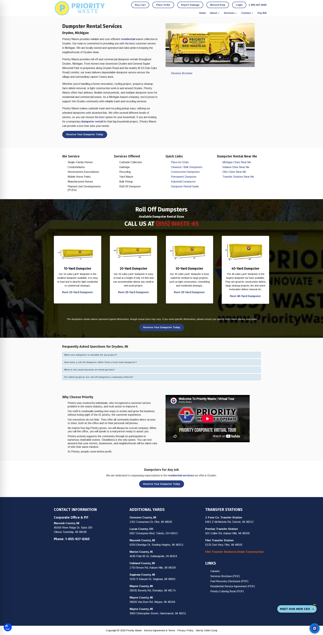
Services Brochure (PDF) (225, 576)
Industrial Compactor (183, 181)
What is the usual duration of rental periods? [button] (89, 369)
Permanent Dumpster (183, 176)
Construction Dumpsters (185, 171)
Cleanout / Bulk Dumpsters (186, 167)
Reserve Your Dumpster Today (84, 134)
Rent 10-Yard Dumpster (77, 292)
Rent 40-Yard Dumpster (245, 296)
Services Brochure (181, 73)
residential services (181, 475)
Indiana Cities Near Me (235, 167)
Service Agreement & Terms (159, 630)
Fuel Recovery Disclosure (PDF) (229, 581)
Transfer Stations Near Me (238, 176)
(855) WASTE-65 (177, 223)
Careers (215, 571)
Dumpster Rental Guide (185, 186)
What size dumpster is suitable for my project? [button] (90, 355)
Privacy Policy (185, 630)
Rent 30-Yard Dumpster (189, 292)
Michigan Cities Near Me (236, 162)
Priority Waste (80, 8)
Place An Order (180, 162)
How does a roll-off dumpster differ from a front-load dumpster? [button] (100, 362)
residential (128, 39)
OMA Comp (210, 630)
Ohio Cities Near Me (234, 171)
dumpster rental (92, 121)
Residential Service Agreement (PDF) (232, 586)
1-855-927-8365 (77, 539)
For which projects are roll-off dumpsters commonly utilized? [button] (98, 377)
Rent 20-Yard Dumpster (133, 292)
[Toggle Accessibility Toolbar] (7, 627)
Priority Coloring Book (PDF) (227, 591)
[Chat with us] (315, 628)
